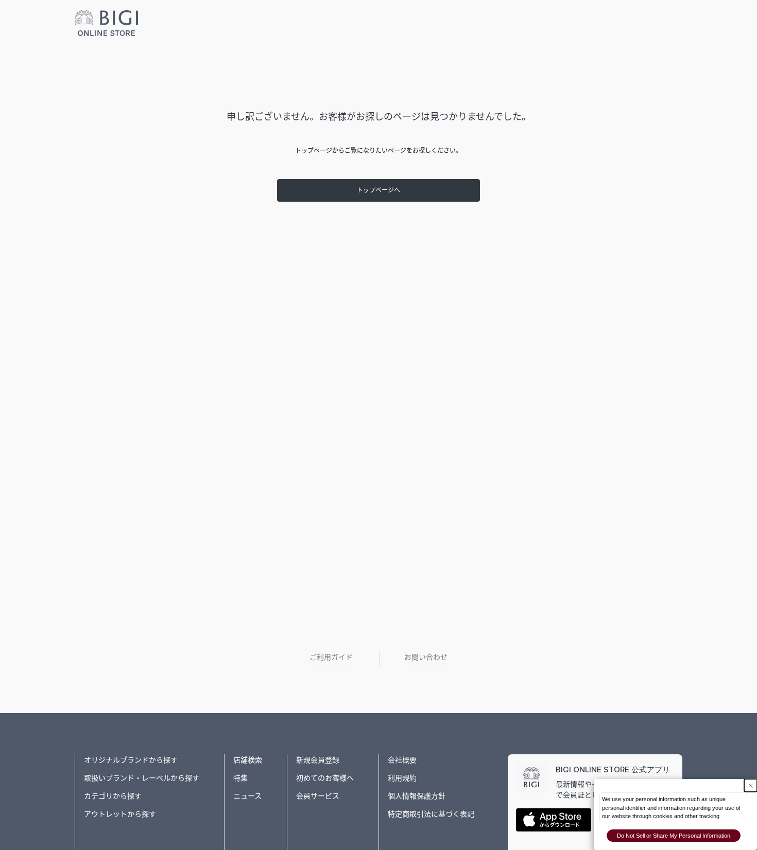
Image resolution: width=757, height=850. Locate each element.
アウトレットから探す (120, 813)
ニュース (247, 795)
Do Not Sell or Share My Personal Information (673, 836)
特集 (240, 777)
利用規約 (402, 777)
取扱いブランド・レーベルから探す (141, 777)
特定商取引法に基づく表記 (431, 813)
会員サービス (317, 795)
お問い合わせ (426, 656)
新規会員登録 (317, 759)
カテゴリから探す (113, 795)
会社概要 (402, 759)
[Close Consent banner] (750, 785)
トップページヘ (378, 190)
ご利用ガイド (331, 656)
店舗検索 (247, 759)
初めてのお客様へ (325, 777)
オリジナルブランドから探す (131, 759)
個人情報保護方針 (416, 795)
